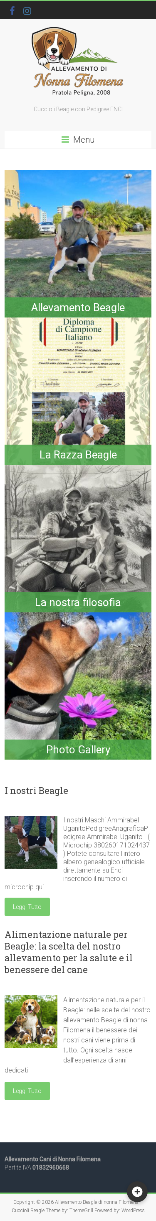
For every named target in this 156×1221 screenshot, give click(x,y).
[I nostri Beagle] (31, 820)
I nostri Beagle (36, 790)
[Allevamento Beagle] (78, 174)
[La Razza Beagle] (78, 321)
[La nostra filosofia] (78, 469)
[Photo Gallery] (78, 616)
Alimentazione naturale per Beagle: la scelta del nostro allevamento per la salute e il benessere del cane (69, 951)
